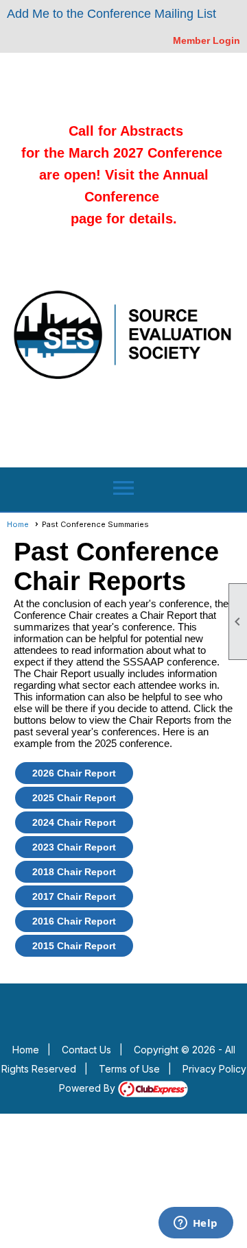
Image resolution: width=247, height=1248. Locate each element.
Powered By (88, 1088)
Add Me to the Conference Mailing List (111, 14)
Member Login (206, 40)
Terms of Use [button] (129, 1069)
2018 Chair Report (74, 871)
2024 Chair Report (74, 822)
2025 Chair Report (74, 797)
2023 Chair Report (74, 847)
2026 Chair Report (74, 773)
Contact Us (86, 1049)
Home (18, 524)
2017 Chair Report (74, 896)
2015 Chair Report (74, 945)
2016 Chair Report (74, 921)
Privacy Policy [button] (214, 1069)
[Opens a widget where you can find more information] (195, 1224)
